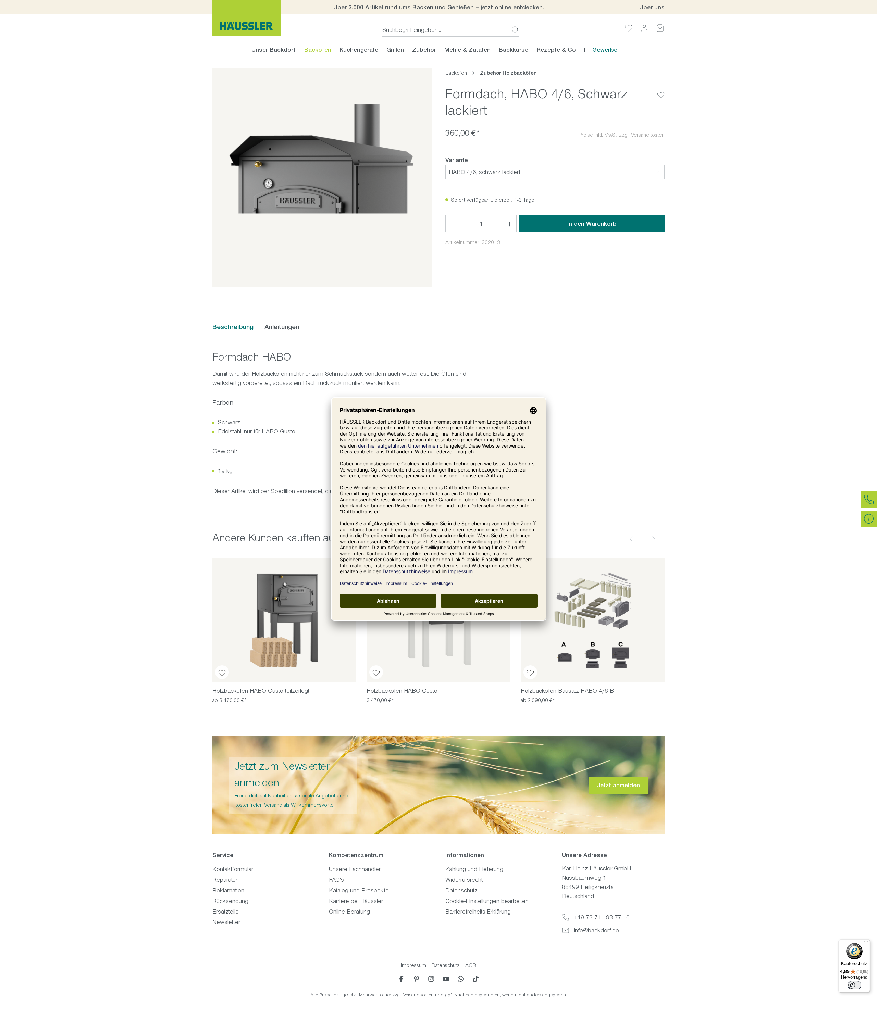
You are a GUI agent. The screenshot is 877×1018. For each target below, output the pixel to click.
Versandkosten (418, 995)
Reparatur (224, 880)
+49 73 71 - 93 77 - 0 (602, 917)
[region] (322, 177)
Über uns (652, 7)
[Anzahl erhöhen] (510, 223)
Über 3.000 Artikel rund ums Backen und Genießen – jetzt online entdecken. (438, 7)
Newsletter (226, 922)
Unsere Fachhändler (355, 869)
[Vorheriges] (632, 538)
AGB (470, 965)
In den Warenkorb (592, 223)
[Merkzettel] (629, 28)
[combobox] (444, 30)
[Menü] (866, 943)
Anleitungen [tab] (281, 326)
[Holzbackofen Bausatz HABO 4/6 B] (593, 620)
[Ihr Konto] (644, 28)
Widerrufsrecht (464, 880)
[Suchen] (513, 30)
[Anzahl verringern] (452, 223)
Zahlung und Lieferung (474, 869)
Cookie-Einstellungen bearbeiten (487, 901)
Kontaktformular (232, 869)
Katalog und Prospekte (359, 890)
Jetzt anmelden (618, 785)
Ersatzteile (225, 911)
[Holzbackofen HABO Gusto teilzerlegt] (284, 620)
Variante (456, 159)
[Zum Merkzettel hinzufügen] (661, 89)
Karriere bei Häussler (356, 901)
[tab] (233, 327)
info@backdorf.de (596, 930)
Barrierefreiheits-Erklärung (478, 911)
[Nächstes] (652, 538)
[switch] (854, 985)
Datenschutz (461, 890)
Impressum (413, 965)
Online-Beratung (349, 911)
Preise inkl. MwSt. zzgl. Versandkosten (622, 134)
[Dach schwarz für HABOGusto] (322, 177)
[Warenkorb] (660, 28)
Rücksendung (230, 901)
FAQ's (336, 880)
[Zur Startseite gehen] (246, 18)
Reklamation (228, 890)
